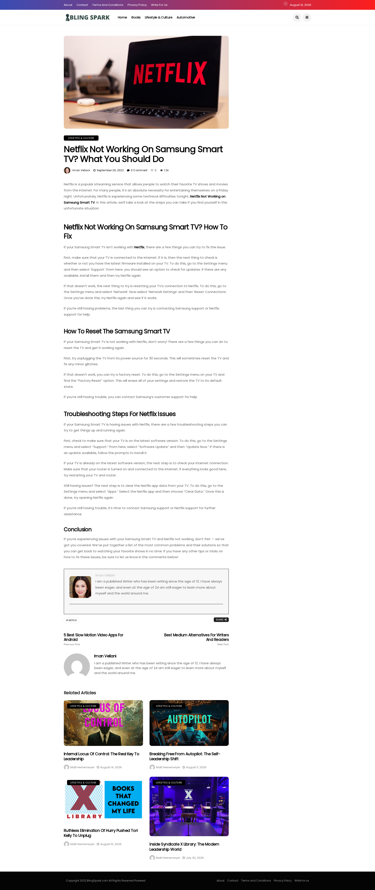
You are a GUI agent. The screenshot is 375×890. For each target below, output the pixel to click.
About (68, 5)
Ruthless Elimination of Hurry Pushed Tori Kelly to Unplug (101, 833)
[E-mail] (71, 611)
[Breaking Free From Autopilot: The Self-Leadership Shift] (189, 723)
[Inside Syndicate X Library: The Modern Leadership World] (189, 806)
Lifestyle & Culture (158, 17)
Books (136, 17)
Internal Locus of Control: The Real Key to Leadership (101, 756)
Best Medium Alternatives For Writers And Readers (196, 639)
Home (122, 17)
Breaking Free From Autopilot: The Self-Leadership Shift (185, 756)
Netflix (139, 247)
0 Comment (139, 170)
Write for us (159, 5)
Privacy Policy (137, 5)
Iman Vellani (81, 170)
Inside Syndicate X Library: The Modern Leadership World (184, 846)
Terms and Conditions (107, 5)
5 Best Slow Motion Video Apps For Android (93, 639)
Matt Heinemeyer (82, 767)
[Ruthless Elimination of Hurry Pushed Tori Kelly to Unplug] (103, 800)
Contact (82, 5)
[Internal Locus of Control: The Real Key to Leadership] (103, 723)
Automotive (186, 17)
